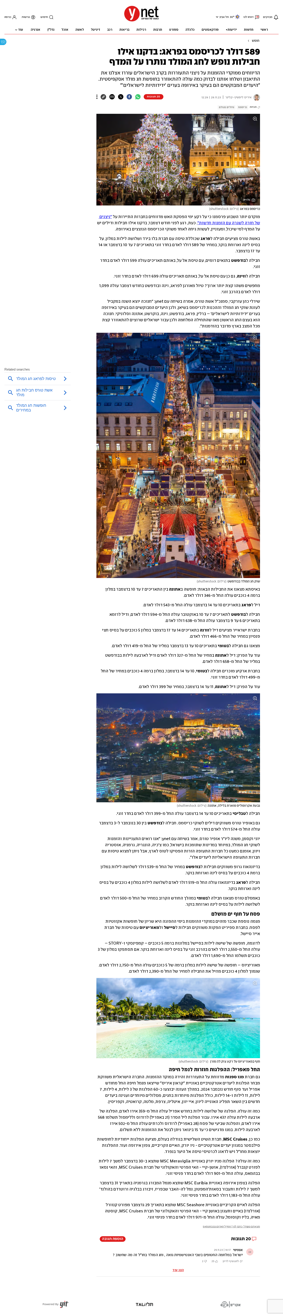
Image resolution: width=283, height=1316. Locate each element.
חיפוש (44, 17)
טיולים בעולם (226, 107)
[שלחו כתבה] (112, 96)
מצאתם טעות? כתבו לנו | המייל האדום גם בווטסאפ (231, 1226)
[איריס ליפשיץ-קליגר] (256, 97)
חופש (255, 40)
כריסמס (242, 107)
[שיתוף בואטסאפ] (138, 96)
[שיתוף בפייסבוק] (129, 96)
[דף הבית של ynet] (141, 21)
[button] (216, 17)
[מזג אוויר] (237, 18)
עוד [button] (20, 29)
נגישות (26, 17)
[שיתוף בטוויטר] (120, 96)
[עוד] (97, 96)
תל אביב (224, 17)
